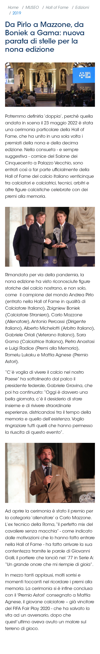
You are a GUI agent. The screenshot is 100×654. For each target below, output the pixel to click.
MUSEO (32, 8)
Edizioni (82, 8)
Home (13, 8)
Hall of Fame (57, 8)
